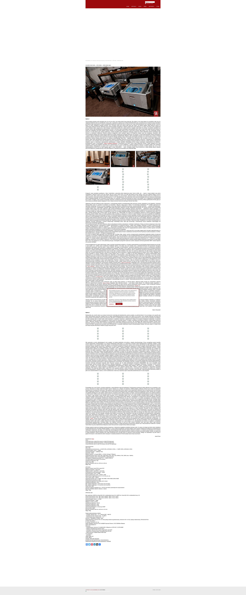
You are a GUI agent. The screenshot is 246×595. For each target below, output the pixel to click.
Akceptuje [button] (119, 304)
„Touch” (91, 418)
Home (127, 6)
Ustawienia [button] (111, 304)
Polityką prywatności (118, 302)
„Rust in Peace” (106, 283)
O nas (157, 6)
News (145, 6)
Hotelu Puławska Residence (110, 143)
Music (140, 6)
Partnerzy (151, 6)
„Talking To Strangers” (126, 262)
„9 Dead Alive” (99, 276)
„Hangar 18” (137, 285)
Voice (92, 439)
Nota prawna (102, 589)
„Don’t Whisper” (91, 266)
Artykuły (133, 6)
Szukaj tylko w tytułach (149, 3)
